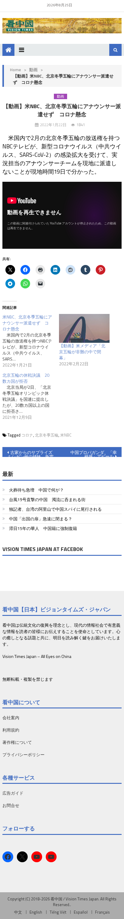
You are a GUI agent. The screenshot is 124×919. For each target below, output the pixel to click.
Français (102, 912)
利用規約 (10, 730)
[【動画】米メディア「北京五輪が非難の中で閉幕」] (84, 328)
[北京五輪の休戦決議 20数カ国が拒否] (30, 396)
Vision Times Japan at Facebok (42, 549)
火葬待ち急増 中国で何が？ (36, 490)
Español (81, 912)
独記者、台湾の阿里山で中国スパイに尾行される (55, 509)
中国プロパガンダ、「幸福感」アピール (93, 453)
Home (15, 69)
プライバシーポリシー (23, 754)
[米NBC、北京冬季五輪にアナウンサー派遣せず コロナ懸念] (30, 341)
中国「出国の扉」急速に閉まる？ (40, 519)
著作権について (17, 742)
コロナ (27, 435)
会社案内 (10, 717)
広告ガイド (12, 793)
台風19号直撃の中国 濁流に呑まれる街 (47, 499)
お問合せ (10, 805)
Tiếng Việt (58, 912)
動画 (33, 69)
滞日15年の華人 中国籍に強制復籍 (43, 528)
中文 (18, 912)
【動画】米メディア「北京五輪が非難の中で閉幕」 (82, 351)
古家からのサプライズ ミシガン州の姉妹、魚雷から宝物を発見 (30, 453)
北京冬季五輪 (46, 435)
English (35, 912)
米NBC (66, 435)
